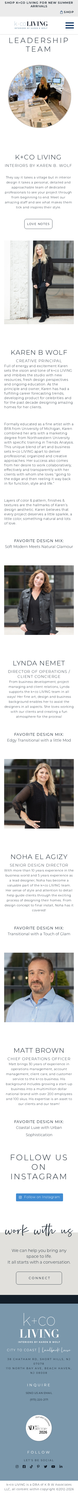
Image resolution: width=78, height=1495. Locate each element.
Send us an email (39, 1393)
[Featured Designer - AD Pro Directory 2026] (39, 1429)
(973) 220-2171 (39, 1399)
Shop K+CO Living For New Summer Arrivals (39, 4)
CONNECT (40, 1278)
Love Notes (38, 224)
